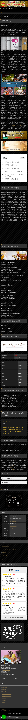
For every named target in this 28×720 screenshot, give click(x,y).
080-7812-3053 (13, 521)
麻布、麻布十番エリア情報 (12, 162)
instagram (4, 700)
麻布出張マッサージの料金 (12, 168)
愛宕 (13, 469)
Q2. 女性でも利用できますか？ (9, 398)
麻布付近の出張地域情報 (11, 179)
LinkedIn (4, 698)
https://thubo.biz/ (13, 526)
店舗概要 (4, 689)
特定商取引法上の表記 (6, 694)
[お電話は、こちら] (4, 717)
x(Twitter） (4, 702)
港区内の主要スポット (17, 125)
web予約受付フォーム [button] (9, 478)
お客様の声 (4, 555)
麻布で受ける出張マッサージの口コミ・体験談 (14, 175)
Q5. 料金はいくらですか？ (8, 405)
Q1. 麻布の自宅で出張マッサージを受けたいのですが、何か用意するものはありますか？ (13, 396)
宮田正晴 (11, 528)
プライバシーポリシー (6, 696)
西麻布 (11, 467)
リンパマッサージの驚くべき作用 (9, 549)
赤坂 (14, 465)
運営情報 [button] (6, 482)
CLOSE (22, 157)
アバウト (4, 691)
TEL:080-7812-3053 (6, 710)
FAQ (3, 559)
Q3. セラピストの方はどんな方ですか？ (12, 400)
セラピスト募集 (5, 546)
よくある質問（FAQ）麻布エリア (13, 171)
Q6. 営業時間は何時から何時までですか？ (12, 406)
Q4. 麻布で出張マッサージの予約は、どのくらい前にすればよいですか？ (13, 402)
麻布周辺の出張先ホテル (11, 165)
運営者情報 (4, 687)
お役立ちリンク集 (6, 552)
